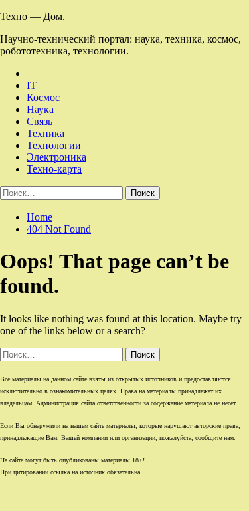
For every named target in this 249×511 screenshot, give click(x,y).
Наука (40, 109)
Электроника (56, 157)
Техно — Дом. (32, 16)
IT (32, 85)
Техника (45, 133)
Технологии (54, 145)
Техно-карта (54, 169)
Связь (39, 121)
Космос (43, 97)
